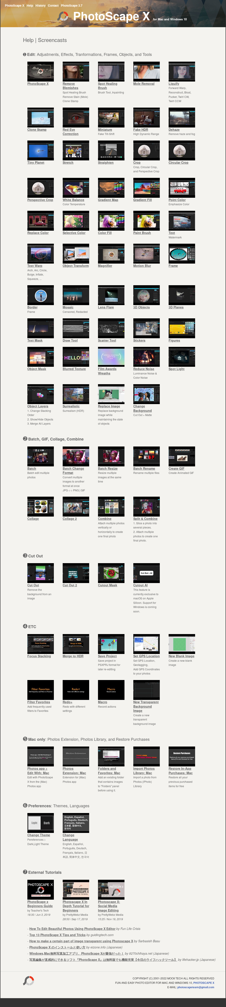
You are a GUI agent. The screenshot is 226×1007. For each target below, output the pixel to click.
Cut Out (33, 585)
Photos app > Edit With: (38, 770)
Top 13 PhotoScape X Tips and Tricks (57, 935)
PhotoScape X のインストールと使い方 (57, 947)
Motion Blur (142, 265)
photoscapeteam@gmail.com (195, 987)
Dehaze (174, 129)
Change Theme (38, 835)
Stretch (68, 162)
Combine (104, 518)
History (40, 5)
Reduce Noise (143, 369)
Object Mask (36, 369)
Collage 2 (70, 518)
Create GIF (177, 468)
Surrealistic (71, 406)
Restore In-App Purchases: (181, 770)
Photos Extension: (74, 770)
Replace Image (109, 406)
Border (32, 307)
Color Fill (105, 232)
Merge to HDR (73, 656)
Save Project (107, 656)
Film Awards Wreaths (107, 371)
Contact (53, 5)
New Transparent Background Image (146, 706)
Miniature (105, 129)
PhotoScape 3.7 (71, 5)
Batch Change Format (73, 470)
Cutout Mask (107, 585)
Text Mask (35, 340)
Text (172, 232)
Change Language (70, 837)
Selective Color (74, 232)
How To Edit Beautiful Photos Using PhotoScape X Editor (72, 928)
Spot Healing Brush (107, 85)
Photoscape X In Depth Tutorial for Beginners (76, 905)
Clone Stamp (37, 129)
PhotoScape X (14, 5)
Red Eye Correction (71, 131)
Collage (33, 518)
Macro (102, 702)
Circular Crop (178, 162)
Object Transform (76, 265)
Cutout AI (140, 585)
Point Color (177, 200)
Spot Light (177, 369)
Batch (31, 468)
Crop (137, 162)
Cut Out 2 (70, 585)
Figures (174, 340)
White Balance (73, 200)
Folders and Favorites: (109, 770)
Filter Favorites (38, 702)
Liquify (174, 83)
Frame (173, 265)
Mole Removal (143, 83)
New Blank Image (181, 656)
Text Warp (34, 265)
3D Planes (176, 307)
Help (30, 5)
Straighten (106, 162)
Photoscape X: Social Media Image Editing (109, 905)
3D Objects (141, 307)
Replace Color (38, 232)
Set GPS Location (146, 656)
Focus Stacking (39, 656)
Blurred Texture (74, 369)
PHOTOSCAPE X (203, 983)
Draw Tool (70, 340)
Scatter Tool (107, 340)
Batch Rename (144, 468)
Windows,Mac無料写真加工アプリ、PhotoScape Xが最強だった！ (76, 953)
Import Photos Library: (144, 770)
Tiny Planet (35, 162)
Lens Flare (106, 307)
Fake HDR (140, 129)
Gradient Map (108, 200)
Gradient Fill (142, 200)
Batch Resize (108, 468)
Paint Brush (142, 232)
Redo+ (67, 702)
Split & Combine (145, 518)
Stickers (139, 340)
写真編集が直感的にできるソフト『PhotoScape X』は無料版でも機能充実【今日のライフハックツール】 (103, 959)
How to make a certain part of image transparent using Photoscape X (81, 941)
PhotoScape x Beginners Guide (40, 903)
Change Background (142, 408)
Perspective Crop (40, 200)
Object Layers (37, 406)
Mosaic (68, 307)
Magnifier (105, 265)
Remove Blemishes (70, 85)
